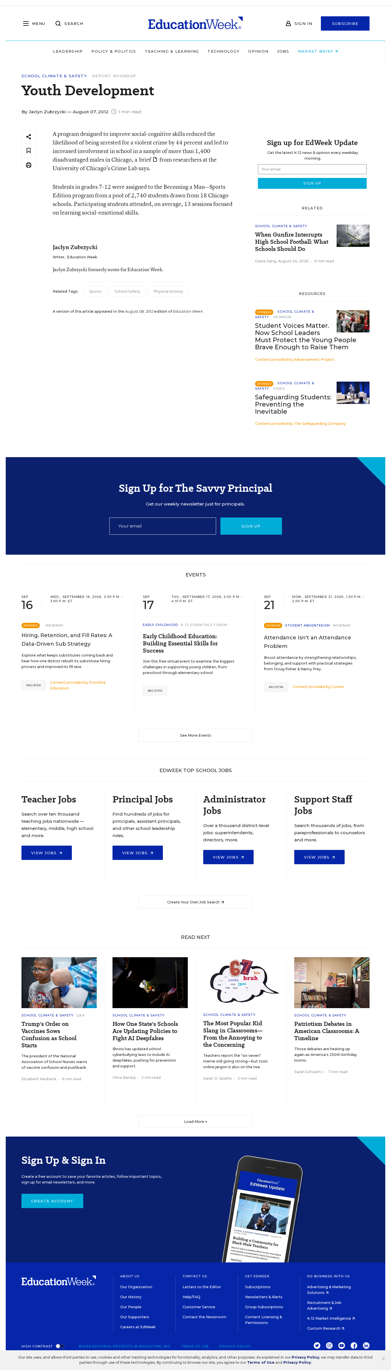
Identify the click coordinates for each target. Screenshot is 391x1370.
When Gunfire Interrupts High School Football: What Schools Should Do (291, 242)
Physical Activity (168, 291)
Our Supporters (134, 1317)
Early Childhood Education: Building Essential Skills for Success (180, 643)
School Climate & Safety (54, 76)
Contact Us (195, 1276)
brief (145, 159)
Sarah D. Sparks (217, 1078)
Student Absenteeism (307, 625)
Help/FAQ (191, 1297)
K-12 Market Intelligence (329, 1318)
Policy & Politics (113, 51)
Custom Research (324, 1328)
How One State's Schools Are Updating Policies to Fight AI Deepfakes (145, 1031)
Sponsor (282, 317)
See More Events (195, 735)
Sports (95, 291)
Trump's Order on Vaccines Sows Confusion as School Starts (48, 1034)
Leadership (68, 51)
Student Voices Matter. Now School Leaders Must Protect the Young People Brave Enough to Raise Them (305, 336)
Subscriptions (257, 1287)
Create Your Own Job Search (193, 902)
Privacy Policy (234, 1346)
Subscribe (345, 23)
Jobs (283, 51)
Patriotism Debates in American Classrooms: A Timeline (326, 1031)
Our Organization (136, 1287)
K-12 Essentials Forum (204, 625)
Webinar (55, 625)
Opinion (258, 51)
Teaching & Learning (172, 51)
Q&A (80, 1015)
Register (33, 685)
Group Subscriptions (264, 1307)
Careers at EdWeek (137, 1327)
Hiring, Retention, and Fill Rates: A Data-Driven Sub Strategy (66, 639)
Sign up (251, 526)
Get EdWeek (257, 1276)
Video (279, 388)
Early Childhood (160, 625)
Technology (224, 51)
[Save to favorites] (28, 151)
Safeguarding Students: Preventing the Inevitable (293, 404)
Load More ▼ (195, 1121)
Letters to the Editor (202, 1287)
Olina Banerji (124, 1077)
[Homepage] (195, 23)
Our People (130, 1307)
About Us (129, 1276)
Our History (130, 1297)
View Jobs (44, 852)
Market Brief (316, 51)
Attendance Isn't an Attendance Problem (307, 642)
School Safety (127, 291)
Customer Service (199, 1307)
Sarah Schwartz (308, 1072)
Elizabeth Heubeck (38, 1079)
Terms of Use (195, 1346)
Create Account (52, 1201)
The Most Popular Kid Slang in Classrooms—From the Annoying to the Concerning (233, 1034)
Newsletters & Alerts (264, 1297)
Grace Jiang (265, 261)
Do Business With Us (328, 1276)
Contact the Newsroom (204, 1317)
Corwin (337, 687)
